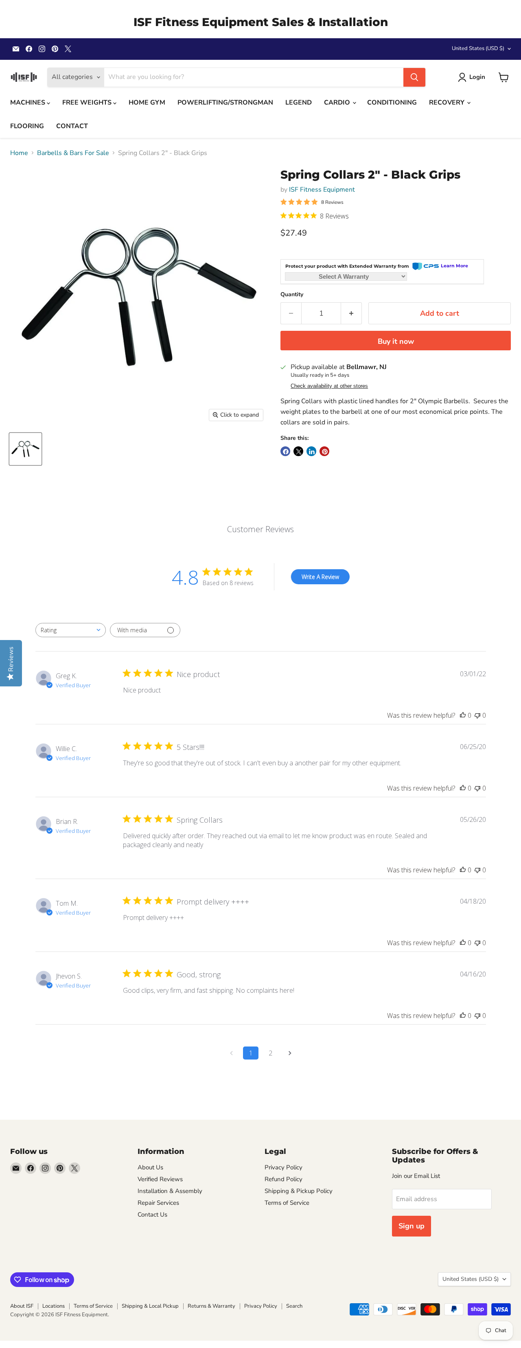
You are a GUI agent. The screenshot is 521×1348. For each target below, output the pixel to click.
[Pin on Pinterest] (324, 451)
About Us (150, 1167)
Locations (53, 1306)
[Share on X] (298, 451)
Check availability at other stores (329, 386)
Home (19, 153)
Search (294, 1306)
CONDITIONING (392, 102)
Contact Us (152, 1214)
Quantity (291, 294)
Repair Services (158, 1203)
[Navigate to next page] (290, 1053)
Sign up (411, 1226)
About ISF (21, 1306)
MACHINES (28, 102)
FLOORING (27, 126)
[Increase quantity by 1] (351, 313)
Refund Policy (283, 1179)
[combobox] (70, 630)
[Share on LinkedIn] (311, 451)
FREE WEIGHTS (87, 102)
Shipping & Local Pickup (150, 1306)
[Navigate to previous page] (231, 1053)
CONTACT (72, 126)
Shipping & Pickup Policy (299, 1191)
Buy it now (396, 341)
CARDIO (338, 102)
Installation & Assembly (170, 1191)
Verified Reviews (160, 1179)
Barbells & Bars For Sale (73, 153)
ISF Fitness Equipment (322, 189)
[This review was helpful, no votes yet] (463, 715)
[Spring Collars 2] (25, 449)
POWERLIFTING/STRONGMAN (225, 102)
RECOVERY (447, 102)
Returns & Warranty (211, 1306)
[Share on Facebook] (285, 451)
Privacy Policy (283, 1167)
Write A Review (320, 577)
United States (478, 48)
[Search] (414, 77)
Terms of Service (287, 1203)
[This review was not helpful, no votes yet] (477, 715)
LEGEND (298, 102)
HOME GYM (147, 102)
